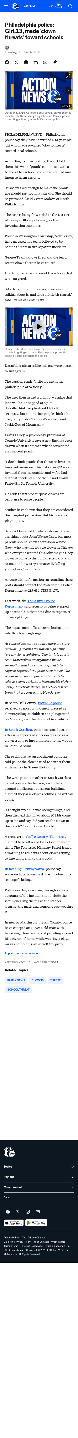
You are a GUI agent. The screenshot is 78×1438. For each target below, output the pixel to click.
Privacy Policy (11, 1237)
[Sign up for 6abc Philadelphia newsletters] (38, 1212)
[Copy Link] (54, 62)
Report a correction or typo (21, 953)
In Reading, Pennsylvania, (25, 868)
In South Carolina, (19, 729)
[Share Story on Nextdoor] (35, 62)
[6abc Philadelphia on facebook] (8, 1212)
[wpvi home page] (9, 1152)
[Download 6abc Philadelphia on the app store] (14, 1222)
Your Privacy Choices (33, 1237)
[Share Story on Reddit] (26, 62)
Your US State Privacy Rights (49, 1242)
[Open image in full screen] (68, 76)
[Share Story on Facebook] (6, 62)
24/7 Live (30, 6)
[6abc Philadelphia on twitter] (18, 1212)
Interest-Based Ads (32, 1246)
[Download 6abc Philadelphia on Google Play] (36, 1222)
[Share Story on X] (16, 62)
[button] (5, 5)
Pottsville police (50, 702)
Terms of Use (11, 1246)
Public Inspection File (57, 1246)
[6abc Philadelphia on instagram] (28, 1212)
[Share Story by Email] (45, 62)
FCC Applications (13, 1250)
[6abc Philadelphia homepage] (16, 6)
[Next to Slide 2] (68, 90)
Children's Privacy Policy (17, 1242)
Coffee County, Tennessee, (46, 836)
